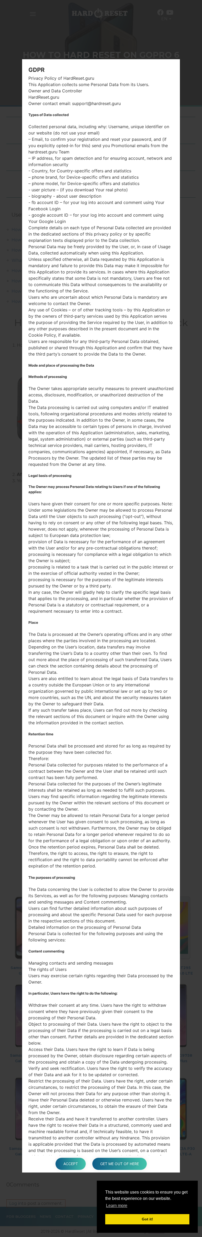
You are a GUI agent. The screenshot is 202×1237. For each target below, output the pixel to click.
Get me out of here (119, 1163)
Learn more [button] (116, 1205)
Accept (70, 1163)
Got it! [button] (147, 1219)
